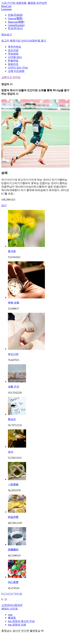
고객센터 (6, 605)
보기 (4, 205)
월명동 (12, 617)
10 (20, 593)
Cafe (8, 6)
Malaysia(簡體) (16, 22)
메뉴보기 (6, 34)
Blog (3, 6)
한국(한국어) (15, 28)
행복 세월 (13, 302)
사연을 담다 (15, 57)
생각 (10, 451)
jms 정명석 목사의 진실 (21, 621)
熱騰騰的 (13, 549)
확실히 (12, 419)
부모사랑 (13, 354)
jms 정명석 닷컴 (17, 624)
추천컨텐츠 (14, 46)
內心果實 (13, 582)
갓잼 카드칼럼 (16, 71)
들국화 (12, 251)
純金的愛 (13, 517)
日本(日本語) (15, 15)
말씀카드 (13, 64)
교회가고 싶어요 (10, 77)
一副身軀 (13, 484)
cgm (10, 614)
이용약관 (17, 605)
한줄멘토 (13, 60)
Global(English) (16, 25)
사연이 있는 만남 (18, 67)
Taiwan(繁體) (15, 18)
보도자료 (13, 50)
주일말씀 (13, 53)
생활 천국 (13, 386)
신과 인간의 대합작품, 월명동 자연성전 (24, 2)
